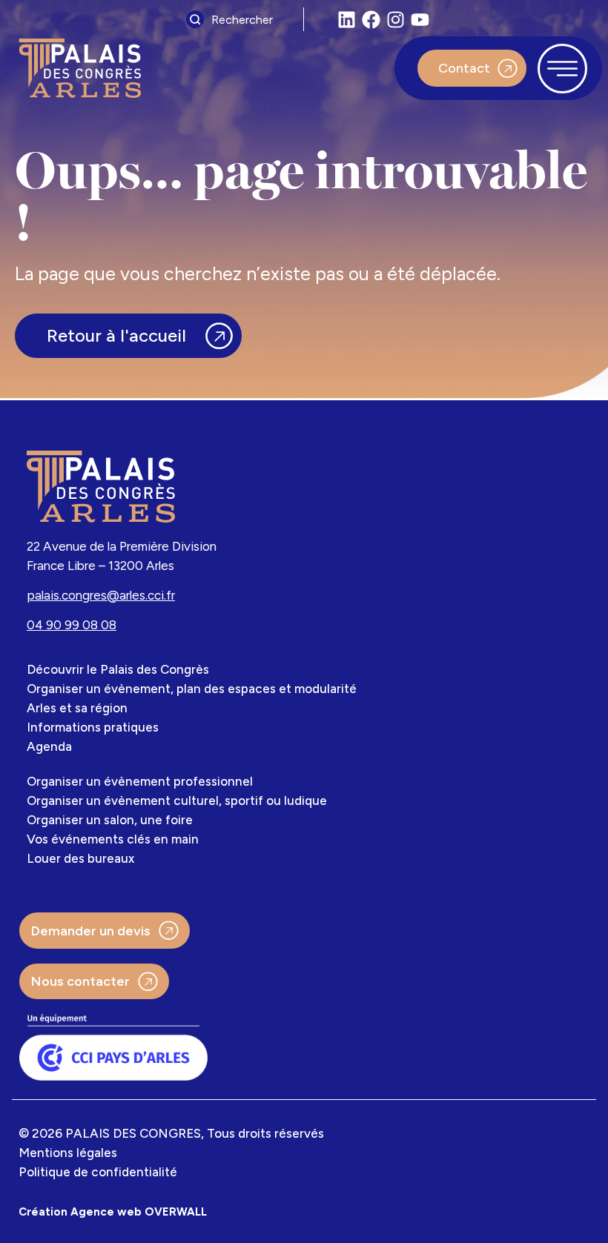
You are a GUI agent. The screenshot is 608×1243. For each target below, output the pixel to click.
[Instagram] (395, 19)
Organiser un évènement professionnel (140, 781)
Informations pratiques (93, 727)
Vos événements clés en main (113, 839)
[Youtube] (420, 19)
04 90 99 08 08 (71, 624)
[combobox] (241, 19)
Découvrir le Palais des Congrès (118, 669)
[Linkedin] (346, 19)
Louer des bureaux (80, 858)
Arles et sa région (77, 707)
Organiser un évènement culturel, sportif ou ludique (177, 800)
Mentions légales (68, 1152)
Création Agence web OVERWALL (113, 1212)
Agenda (49, 746)
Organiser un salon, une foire (110, 819)
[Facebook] (371, 19)
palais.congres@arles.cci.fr (101, 595)
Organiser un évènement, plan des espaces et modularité (192, 688)
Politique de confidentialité (98, 1171)
